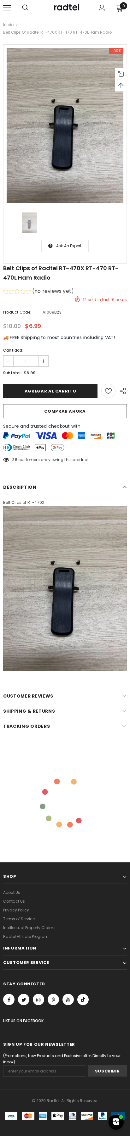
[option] (65, 125)
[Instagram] (38, 999)
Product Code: (17, 312)
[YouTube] (68, 999)
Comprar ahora (65, 411)
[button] (38, 292)
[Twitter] (23, 999)
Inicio (8, 24)
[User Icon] (102, 8)
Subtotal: (12, 373)
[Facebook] (9, 999)
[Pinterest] (53, 999)
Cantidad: (13, 350)
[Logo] (66, 7)
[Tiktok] (83, 999)
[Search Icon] (25, 8)
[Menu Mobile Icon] (7, 8)
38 (14, 459)
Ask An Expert (69, 245)
